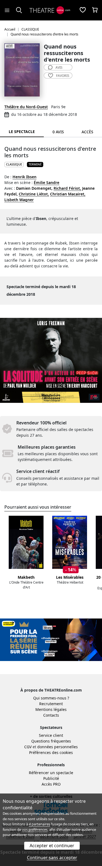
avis (59, 67)
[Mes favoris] (83, 10)
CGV (28, 746)
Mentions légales (51, 709)
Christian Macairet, (67, 194)
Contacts (51, 715)
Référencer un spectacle (51, 772)
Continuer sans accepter (52, 858)
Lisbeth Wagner (19, 199)
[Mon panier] (95, 10)
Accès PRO (51, 784)
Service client (51, 735)
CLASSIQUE (14, 164)
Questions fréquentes (51, 741)
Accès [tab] (87, 131)
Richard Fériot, (67, 188)
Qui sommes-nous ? (51, 698)
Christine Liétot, (34, 194)
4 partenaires (39, 824)
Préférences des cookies (51, 752)
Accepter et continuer (52, 846)
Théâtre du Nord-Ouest (26, 106)
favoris (62, 75)
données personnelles (57, 746)
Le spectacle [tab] (22, 131)
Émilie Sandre (46, 182)
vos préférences (35, 829)
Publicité (51, 778)
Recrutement (51, 703)
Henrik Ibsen (24, 176)
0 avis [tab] (58, 131)
